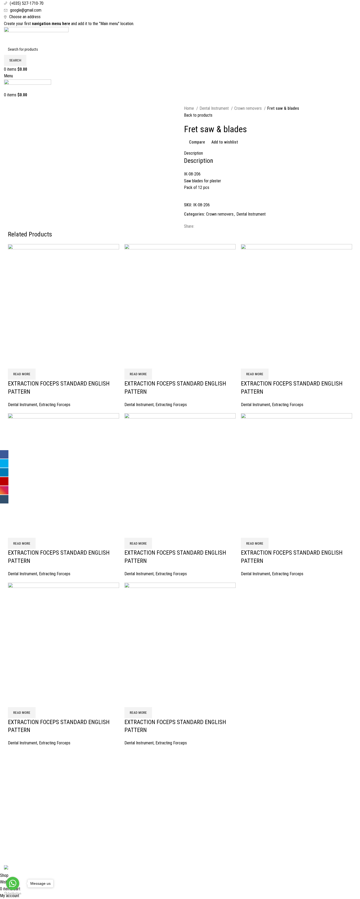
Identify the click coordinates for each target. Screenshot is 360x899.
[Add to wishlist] (43, 362)
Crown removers (248, 108)
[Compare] (14, 362)
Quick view (28, 362)
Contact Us (13, 790)
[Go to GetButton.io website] (12, 893)
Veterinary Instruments (293, 800)
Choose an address (25, 16)
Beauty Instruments (290, 790)
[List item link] (180, 824)
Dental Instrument (215, 108)
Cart (7, 780)
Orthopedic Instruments (293, 810)
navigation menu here (51, 23)
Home (189, 108)
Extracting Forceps (54, 404)
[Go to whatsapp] (12, 883)
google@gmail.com (25, 10)
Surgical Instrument (290, 770)
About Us (11, 770)
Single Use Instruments (293, 820)
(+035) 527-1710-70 (26, 3)
